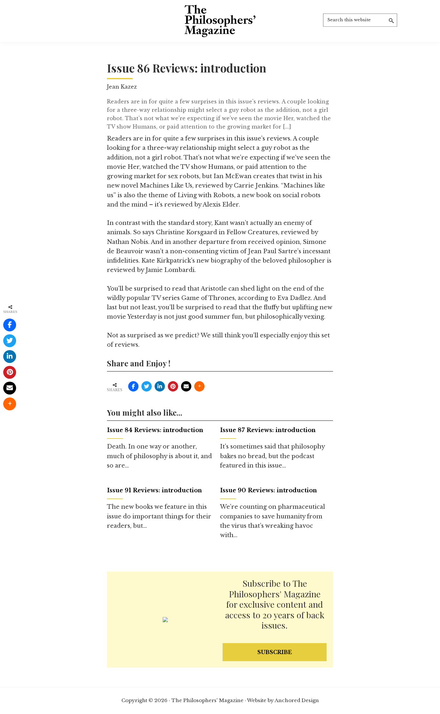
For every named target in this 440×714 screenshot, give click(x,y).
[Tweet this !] (146, 386)
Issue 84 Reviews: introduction (155, 430)
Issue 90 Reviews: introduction (268, 490)
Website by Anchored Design (283, 700)
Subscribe (274, 652)
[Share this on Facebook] (133, 386)
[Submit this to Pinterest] (173, 386)
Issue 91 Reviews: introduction (154, 490)
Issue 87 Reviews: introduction (268, 430)
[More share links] (199, 386)
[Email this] (186, 386)
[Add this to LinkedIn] (160, 386)
